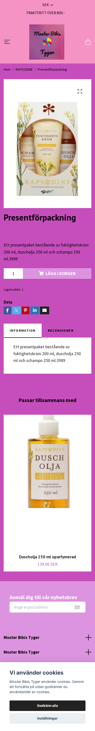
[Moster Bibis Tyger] (46, 42)
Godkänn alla (47, 706)
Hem (7, 69)
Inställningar (47, 718)
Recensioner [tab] (61, 330)
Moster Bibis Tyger (21, 637)
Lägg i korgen (61, 273)
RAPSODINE (24, 69)
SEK (45, 4)
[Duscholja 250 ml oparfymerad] (47, 482)
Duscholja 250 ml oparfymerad (47, 557)
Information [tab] (23, 330)
